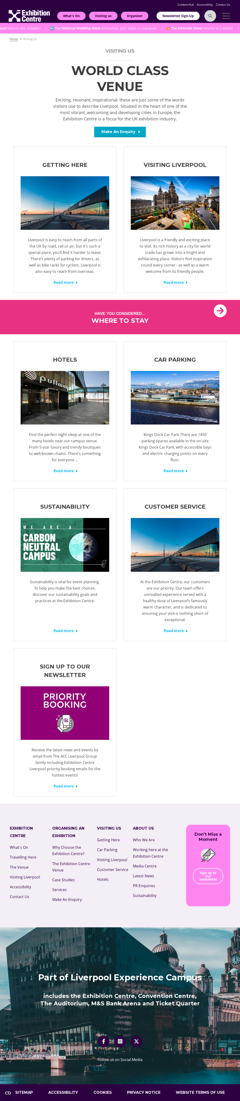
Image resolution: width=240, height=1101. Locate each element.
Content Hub (186, 5)
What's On (71, 16)
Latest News (143, 875)
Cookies (103, 1092)
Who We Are (144, 839)
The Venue (19, 867)
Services (59, 889)
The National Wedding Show (69, 28)
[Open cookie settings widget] (8, 1093)
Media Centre (145, 866)
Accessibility (205, 5)
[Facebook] (103, 1041)
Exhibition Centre (21, 832)
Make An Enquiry (119, 132)
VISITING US (109, 828)
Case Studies (63, 879)
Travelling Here (23, 857)
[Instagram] (120, 1041)
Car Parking (107, 849)
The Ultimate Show (178, 28)
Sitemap (24, 1092)
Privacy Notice (144, 1092)
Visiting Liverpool (25, 877)
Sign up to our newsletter (208, 876)
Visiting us (103, 16)
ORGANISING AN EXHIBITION (68, 832)
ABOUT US (143, 828)
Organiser (134, 16)
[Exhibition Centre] (29, 15)
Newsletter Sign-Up (178, 16)
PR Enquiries (144, 885)
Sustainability (145, 895)
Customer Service (112, 869)
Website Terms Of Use (200, 1092)
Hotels (103, 879)
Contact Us (223, 5)
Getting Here (108, 839)
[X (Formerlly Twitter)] (136, 1041)
